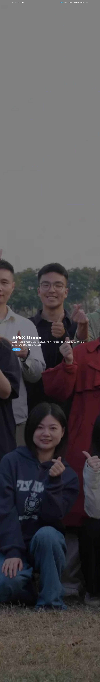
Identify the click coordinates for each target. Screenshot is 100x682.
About (66, 2)
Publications (76, 2)
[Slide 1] (48, 680)
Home (61, 2)
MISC (87, 2)
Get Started (16, 349)
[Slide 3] (52, 680)
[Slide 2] (50, 680)
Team (70, 2)
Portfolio (82, 2)
